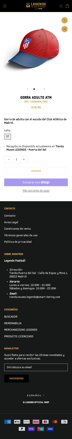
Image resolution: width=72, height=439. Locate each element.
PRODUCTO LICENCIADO (18, 336)
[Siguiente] (44, 89)
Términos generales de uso (20, 235)
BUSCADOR (10, 316)
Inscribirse (16, 378)
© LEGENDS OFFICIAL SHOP (36, 402)
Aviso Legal (11, 222)
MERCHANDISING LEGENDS (20, 329)
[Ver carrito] (67, 6)
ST (7, 136)
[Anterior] (27, 89)
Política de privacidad (18, 241)
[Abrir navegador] (5, 6)
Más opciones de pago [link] (36, 190)
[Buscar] (61, 6)
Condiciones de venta (17, 228)
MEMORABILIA (12, 323)
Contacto (9, 215)
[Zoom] (65, 20)
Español (34, 395)
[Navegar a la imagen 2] (38, 89)
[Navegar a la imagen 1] (34, 89)
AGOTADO (36, 171)
